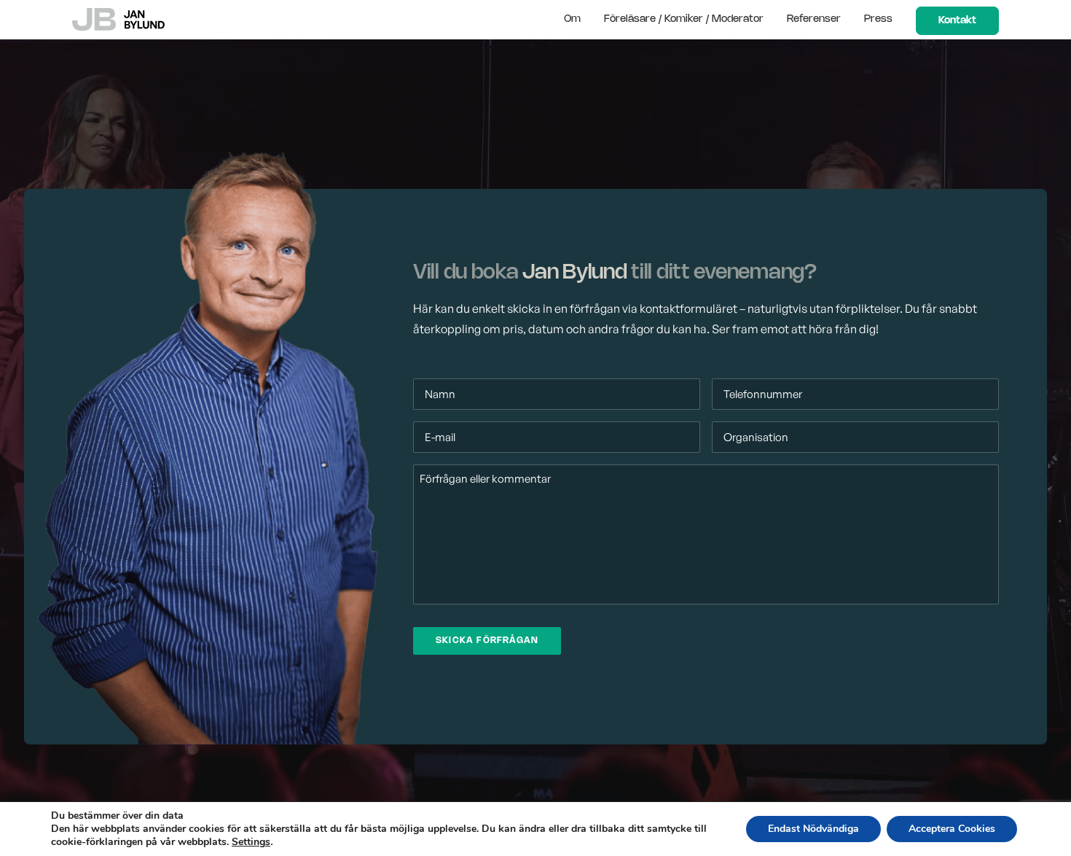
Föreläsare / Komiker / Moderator (684, 19)
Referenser (814, 19)
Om (572, 19)
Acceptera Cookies (952, 829)
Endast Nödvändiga (813, 829)
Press (878, 19)
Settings (251, 842)
